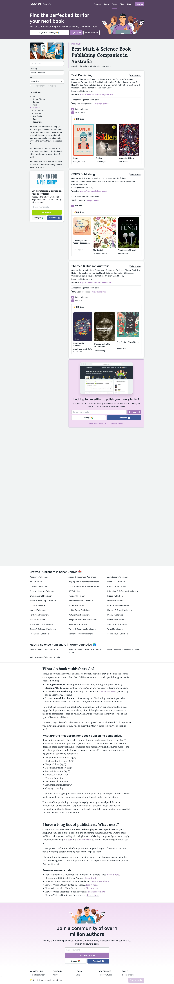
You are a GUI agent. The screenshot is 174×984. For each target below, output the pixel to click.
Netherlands (38, 122)
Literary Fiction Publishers (119, 605)
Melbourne (39, 110)
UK (34, 96)
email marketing (109, 691)
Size (31, 77)
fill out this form (37, 167)
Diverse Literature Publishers (42, 591)
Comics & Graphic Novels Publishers (84, 586)
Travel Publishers (115, 629)
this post (67, 839)
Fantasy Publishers (77, 596)
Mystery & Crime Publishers (119, 610)
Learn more (90, 32)
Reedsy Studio (105, 975)
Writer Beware (84, 839)
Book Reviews (128, 975)
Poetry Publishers (115, 615)
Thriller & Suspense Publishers (82, 629)
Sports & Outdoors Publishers (43, 629)
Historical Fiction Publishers (81, 601)
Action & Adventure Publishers (82, 577)
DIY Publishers (75, 591)
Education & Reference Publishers (122, 591)
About (129, 4)
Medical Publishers (38, 610)
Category (33, 69)
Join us (140, 4)
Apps (45, 4)
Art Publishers (36, 582)
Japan (35, 119)
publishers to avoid (44, 154)
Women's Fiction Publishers (81, 634)
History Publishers (115, 601)
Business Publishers (116, 582)
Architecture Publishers (117, 577)
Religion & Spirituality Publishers (83, 619)
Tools (114, 4)
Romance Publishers (116, 619)
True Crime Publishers (39, 634)
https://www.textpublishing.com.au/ (96, 94)
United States (39, 99)
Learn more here (100, 881)
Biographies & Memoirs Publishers (84, 582)
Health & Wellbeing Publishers (43, 601)
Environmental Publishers (41, 596)
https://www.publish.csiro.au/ (93, 191)
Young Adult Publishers (117, 634)
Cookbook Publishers (116, 586)
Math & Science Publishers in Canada (124, 650)
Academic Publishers (39, 577)
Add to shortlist (135, 75)
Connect (97, 4)
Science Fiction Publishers (41, 624)
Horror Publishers (37, 605)
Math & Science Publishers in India (45, 657)
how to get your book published (44, 151)
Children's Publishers (39, 586)
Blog (122, 4)
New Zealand (38, 116)
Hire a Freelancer (37, 975)
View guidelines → (103, 104)
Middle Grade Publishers (79, 610)
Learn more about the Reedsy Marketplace (106, 423)
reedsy (35, 4)
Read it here (113, 874)
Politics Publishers (38, 619)
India (35, 105)
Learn (106, 4)
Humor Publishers (76, 605)
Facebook (53, 217)
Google (37, 217)
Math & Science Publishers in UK (44, 650)
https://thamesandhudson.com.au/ (96, 282)
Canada (36, 102)
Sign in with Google (48, 32)
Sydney (37, 113)
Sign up (74, 32)
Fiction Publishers (115, 596)
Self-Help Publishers (78, 624)
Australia (36, 108)
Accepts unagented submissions (43, 86)
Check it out (90, 878)
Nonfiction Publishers (39, 615)
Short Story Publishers (117, 624)
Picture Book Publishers (79, 615)
